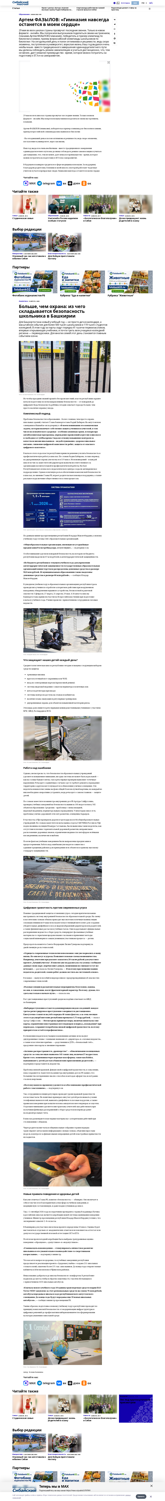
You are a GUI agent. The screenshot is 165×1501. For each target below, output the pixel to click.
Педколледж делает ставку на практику (123, 9)
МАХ (135, 3)
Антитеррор (125, 3)
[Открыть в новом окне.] (29, 183)
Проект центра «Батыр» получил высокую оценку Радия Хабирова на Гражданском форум (56, 9)
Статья (16, 8)
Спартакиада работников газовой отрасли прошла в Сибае (90, 9)
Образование (24, 14)
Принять (141, 1496)
